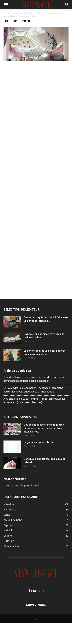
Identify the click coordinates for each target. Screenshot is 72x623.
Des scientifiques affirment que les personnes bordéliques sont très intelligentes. (44, 428)
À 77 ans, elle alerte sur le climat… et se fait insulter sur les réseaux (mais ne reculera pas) (34, 400)
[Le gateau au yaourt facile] (12, 447)
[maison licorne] (36, 59)
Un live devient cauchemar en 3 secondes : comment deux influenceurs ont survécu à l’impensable (33, 390)
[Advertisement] (36, 99)
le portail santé (30, 485)
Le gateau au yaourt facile (38, 442)
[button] (6, 4)
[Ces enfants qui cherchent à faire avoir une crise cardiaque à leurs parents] (12, 322)
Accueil (6, 12)
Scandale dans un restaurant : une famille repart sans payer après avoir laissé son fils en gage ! (33, 379)
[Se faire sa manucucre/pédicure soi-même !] (12, 463)
